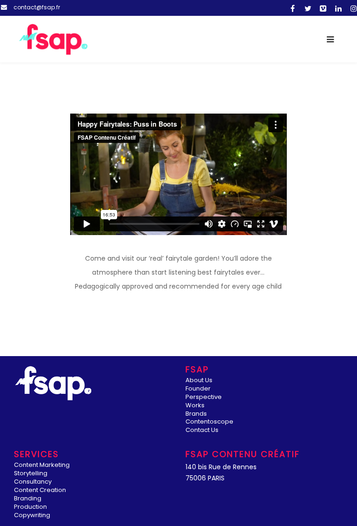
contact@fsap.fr (36, 7)
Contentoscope (209, 422)
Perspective (203, 397)
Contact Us (201, 430)
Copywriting (32, 515)
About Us (198, 380)
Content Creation (40, 490)
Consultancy (33, 482)
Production (30, 507)
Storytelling (30, 474)
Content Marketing (42, 465)
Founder (198, 389)
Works (195, 406)
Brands (196, 414)
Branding (27, 499)
